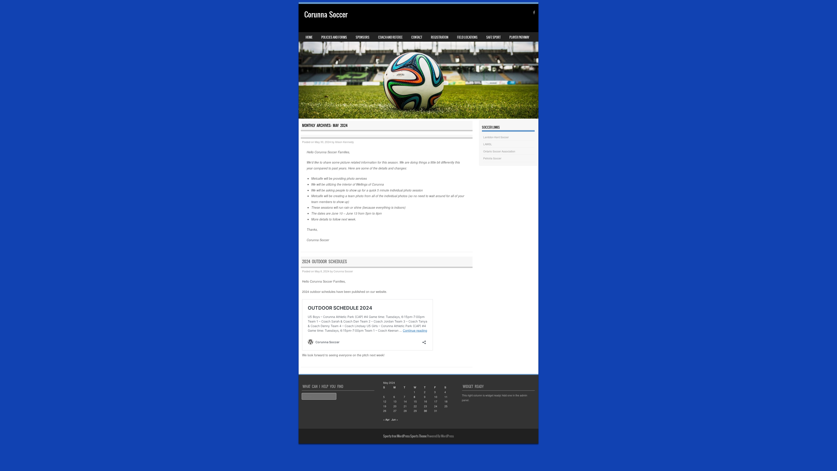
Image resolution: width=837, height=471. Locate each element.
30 (425, 411)
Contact (416, 37)
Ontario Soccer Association (499, 151)
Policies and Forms (334, 37)
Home (309, 37)
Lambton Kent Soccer (496, 137)
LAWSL (487, 144)
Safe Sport (493, 37)
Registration (439, 37)
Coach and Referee (390, 37)
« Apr (386, 419)
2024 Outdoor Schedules (324, 262)
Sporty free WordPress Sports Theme (405, 436)
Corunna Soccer (326, 14)
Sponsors (362, 37)
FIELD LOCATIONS (467, 37)
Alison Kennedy (344, 142)
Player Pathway (519, 37)
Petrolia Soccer (492, 158)
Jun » (394, 419)
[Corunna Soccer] (418, 61)
